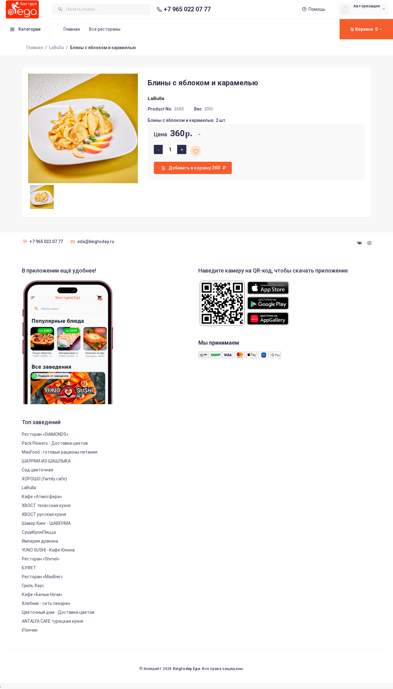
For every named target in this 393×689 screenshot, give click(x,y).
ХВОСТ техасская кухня (46, 505)
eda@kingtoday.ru (95, 241)
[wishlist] (195, 151)
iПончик (29, 630)
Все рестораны (104, 29)
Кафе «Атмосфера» (42, 496)
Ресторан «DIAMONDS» (45, 434)
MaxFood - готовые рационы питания (59, 452)
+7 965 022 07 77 (187, 9)
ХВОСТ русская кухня (44, 514)
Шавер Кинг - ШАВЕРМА (46, 523)
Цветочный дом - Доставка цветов (58, 612)
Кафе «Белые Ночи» (42, 594)
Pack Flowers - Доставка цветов (55, 443)
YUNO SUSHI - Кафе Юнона (48, 550)
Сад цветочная (37, 469)
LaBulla (56, 47)
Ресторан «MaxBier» (42, 576)
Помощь (317, 9)
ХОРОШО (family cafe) (44, 478)
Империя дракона (40, 541)
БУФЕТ (29, 567)
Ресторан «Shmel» (41, 558)
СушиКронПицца (39, 532)
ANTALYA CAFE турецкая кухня (52, 621)
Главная (72, 29)
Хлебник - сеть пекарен (46, 603)
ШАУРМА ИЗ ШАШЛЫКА (46, 461)
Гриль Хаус (33, 585)
